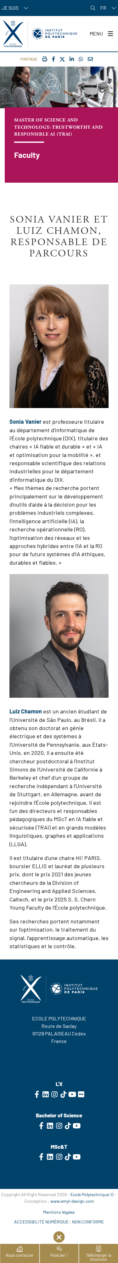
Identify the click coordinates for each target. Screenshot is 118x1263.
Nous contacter (20, 1255)
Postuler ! (59, 1255)
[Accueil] (40, 33)
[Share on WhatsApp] (81, 59)
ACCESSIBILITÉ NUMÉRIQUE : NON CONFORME (59, 1221)
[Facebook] (53, 59)
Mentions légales (59, 1212)
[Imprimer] (44, 59)
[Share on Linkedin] (72, 59)
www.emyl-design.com (72, 1201)
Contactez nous (59, 1053)
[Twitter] (62, 59)
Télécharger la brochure (98, 1257)
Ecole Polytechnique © (92, 1194)
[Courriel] (90, 59)
